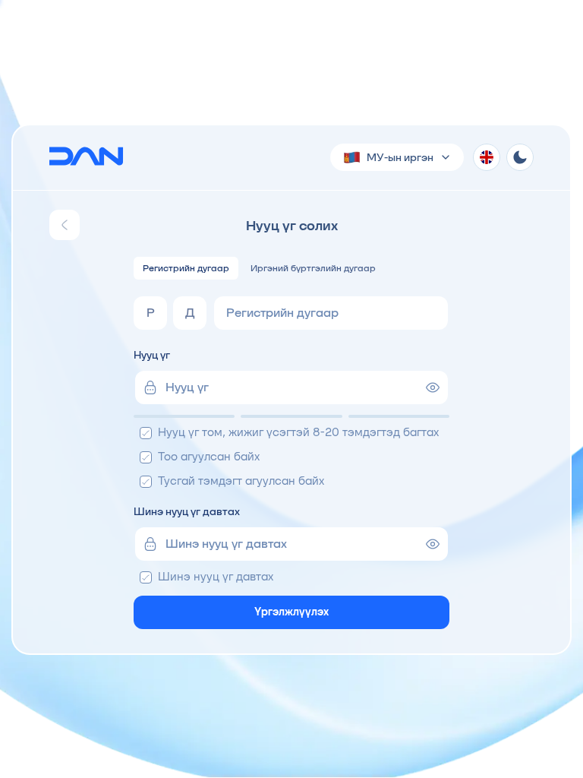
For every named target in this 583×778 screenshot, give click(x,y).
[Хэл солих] (486, 157)
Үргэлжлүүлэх (291, 612)
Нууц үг (152, 354)
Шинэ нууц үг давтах (187, 511)
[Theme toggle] (520, 157)
